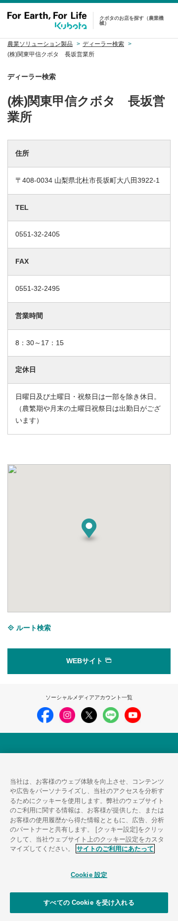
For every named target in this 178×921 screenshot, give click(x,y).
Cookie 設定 (89, 875)
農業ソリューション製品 (40, 43)
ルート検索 (32, 628)
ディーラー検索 (103, 43)
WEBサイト (85, 661)
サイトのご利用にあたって (115, 848)
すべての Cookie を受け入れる (89, 902)
